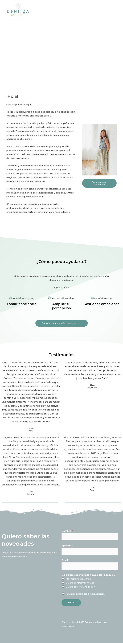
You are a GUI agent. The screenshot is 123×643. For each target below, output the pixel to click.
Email (65, 560)
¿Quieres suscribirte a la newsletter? (85, 594)
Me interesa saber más (78, 578)
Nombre (67, 531)
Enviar (71, 602)
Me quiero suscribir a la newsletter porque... (89, 575)
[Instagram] (70, 615)
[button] (99, 183)
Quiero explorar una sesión (80, 586)
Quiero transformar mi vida (80, 582)
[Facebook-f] (63, 615)
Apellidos (68, 545)
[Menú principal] (116, 9)
